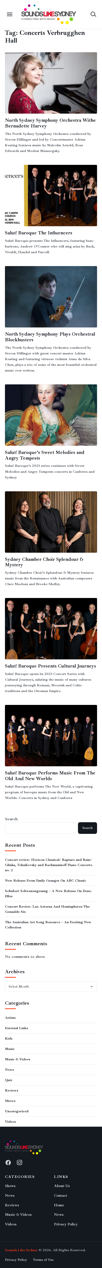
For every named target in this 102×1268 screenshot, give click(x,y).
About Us (62, 1186)
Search (11, 819)
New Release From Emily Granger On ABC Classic (45, 880)
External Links (16, 1028)
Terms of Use (43, 1260)
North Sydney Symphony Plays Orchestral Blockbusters (50, 337)
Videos (10, 1121)
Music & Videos (17, 1059)
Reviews (11, 1090)
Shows (10, 1101)
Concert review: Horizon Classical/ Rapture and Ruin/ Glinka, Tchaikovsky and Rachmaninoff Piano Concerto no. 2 (48, 865)
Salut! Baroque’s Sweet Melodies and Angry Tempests (44, 455)
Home (59, 1205)
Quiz (8, 1080)
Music (10, 1049)
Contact (60, 1195)
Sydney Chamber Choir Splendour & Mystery (44, 562)
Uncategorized (16, 1111)
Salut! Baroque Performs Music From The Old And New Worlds (50, 776)
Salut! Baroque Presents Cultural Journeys (50, 666)
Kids (8, 1038)
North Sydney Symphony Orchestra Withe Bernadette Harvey (50, 123)
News (9, 1070)
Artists (10, 1018)
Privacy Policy (66, 1224)
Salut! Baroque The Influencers (38, 233)
